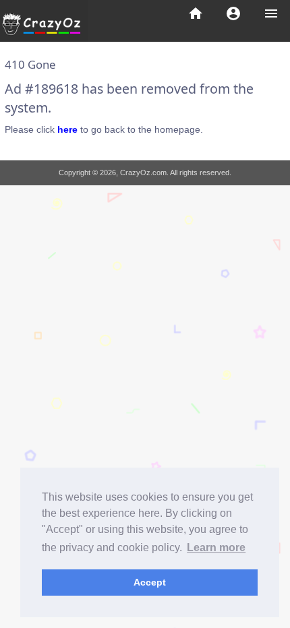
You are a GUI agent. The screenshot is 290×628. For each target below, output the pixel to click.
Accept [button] (150, 582)
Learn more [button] (216, 547)
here (67, 129)
